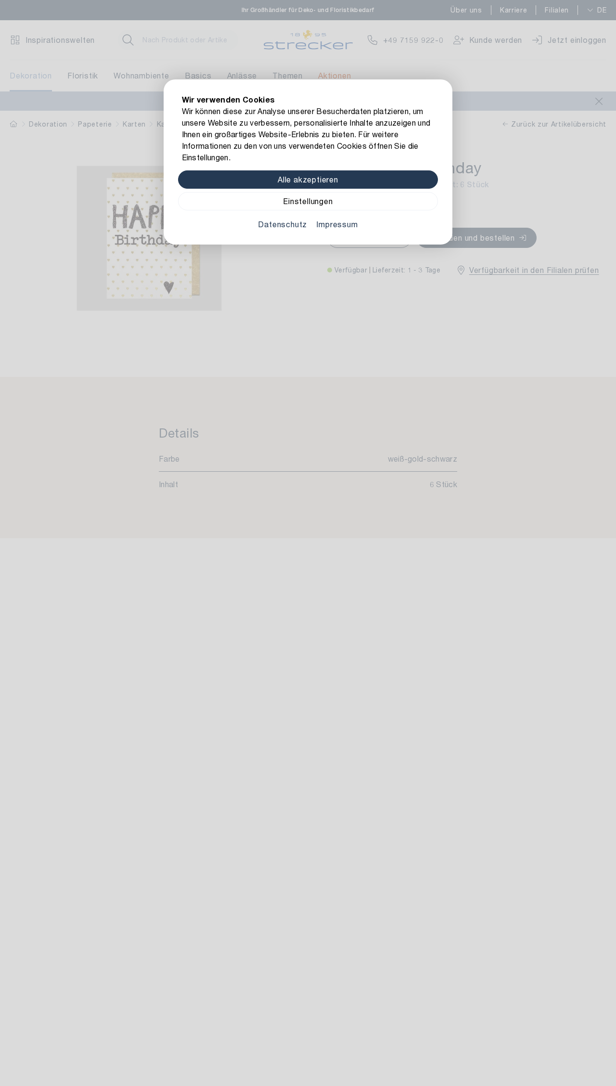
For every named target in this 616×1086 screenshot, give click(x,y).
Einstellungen (308, 201)
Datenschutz (282, 224)
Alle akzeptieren (308, 179)
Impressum (337, 224)
